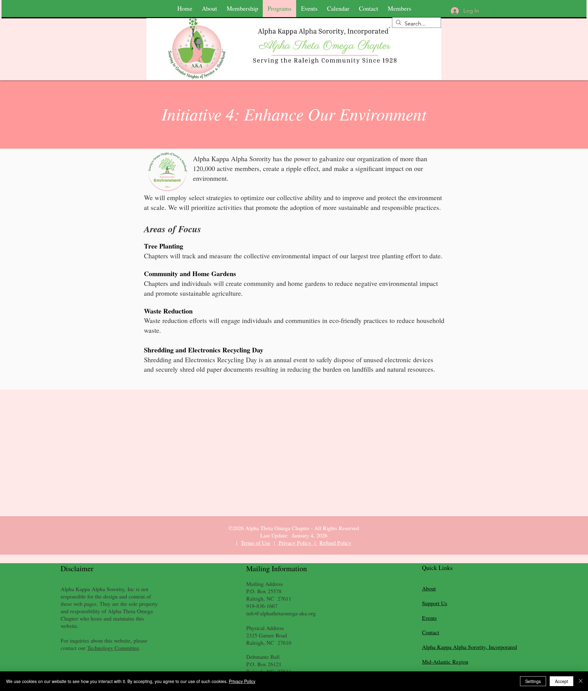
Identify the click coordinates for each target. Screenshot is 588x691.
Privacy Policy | (297, 542)
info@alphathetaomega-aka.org (281, 613)
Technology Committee (113, 647)
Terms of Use (255, 542)
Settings (533, 681)
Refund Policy (335, 542)
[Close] (580, 681)
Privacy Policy (242, 681)
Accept (561, 681)
